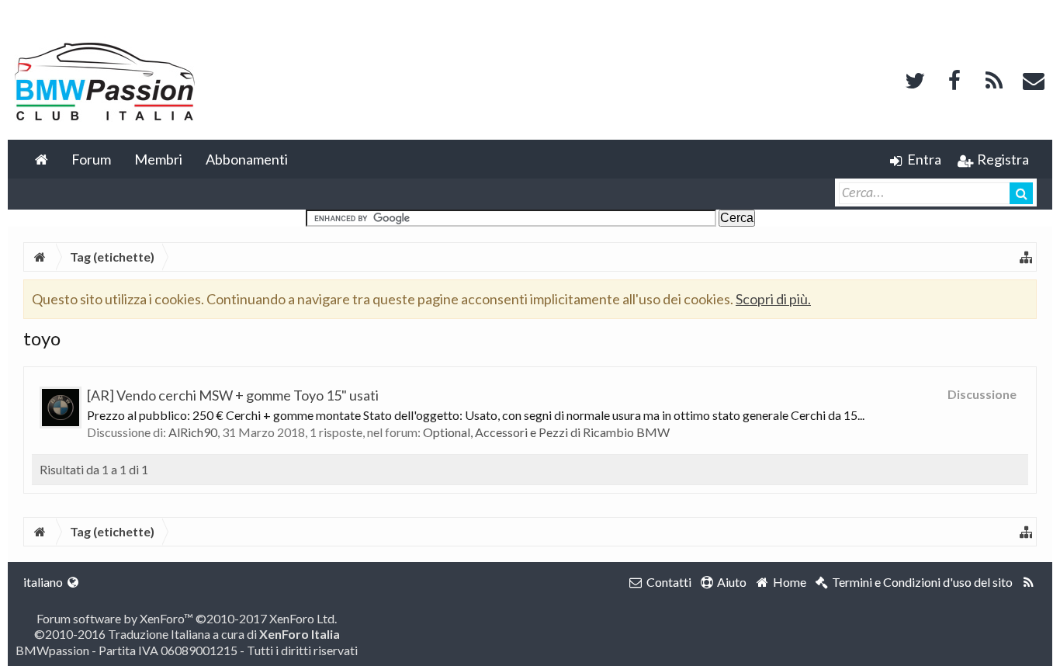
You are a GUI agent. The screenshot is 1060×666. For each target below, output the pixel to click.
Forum (91, 159)
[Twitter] (915, 78)
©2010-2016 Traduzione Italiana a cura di (187, 633)
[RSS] (994, 78)
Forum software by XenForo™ (186, 618)
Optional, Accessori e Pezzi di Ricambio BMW (546, 432)
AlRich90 (192, 432)
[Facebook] (954, 78)
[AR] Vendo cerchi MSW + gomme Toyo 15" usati (233, 395)
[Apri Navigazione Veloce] (1026, 257)
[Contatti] (1033, 78)
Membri (158, 159)
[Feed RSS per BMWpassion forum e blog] (1029, 582)
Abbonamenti (247, 159)
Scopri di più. (773, 298)
